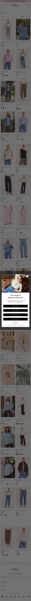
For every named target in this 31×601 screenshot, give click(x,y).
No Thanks (15, 322)
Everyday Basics (15, 314)
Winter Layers (15, 319)
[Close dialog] (27, 276)
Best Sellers (15, 310)
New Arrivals (15, 306)
